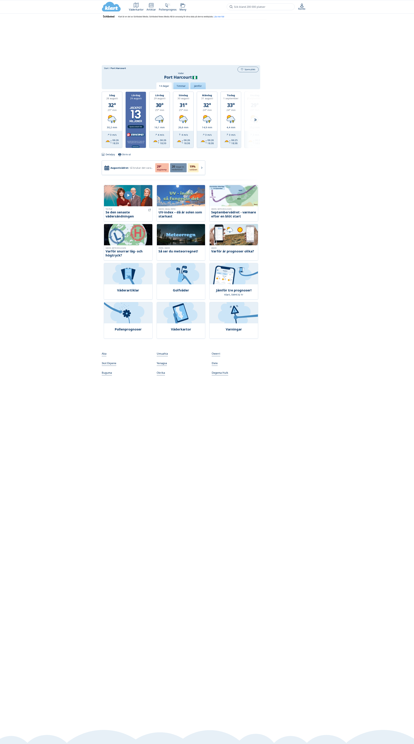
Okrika (161, 373)
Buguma (107, 373)
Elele (215, 363)
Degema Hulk (220, 373)
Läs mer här (219, 16)
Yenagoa (162, 363)
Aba (104, 353)
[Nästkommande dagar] (255, 120)
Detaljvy (110, 154)
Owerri (216, 353)
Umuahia (162, 353)
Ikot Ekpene (109, 363)
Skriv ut (126, 154)
